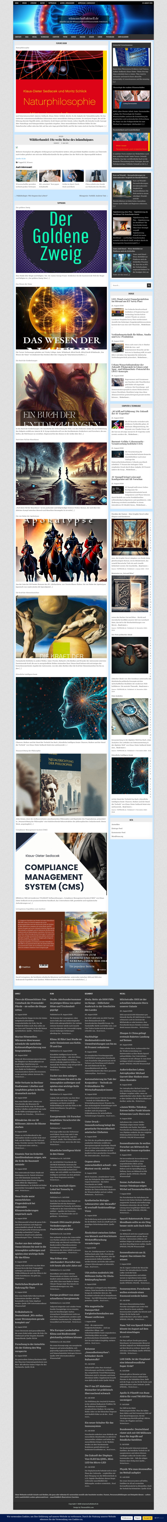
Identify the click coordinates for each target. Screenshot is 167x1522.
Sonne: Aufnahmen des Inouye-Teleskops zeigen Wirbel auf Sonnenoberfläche (136, 1178)
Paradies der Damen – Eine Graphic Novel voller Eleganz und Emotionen (130, 513)
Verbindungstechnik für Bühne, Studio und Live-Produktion (131, 333)
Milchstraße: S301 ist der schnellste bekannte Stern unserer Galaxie (134, 995)
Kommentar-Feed (118, 830)
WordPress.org (117, 834)
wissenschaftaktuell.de (84, 18)
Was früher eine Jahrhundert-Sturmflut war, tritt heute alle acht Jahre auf (66, 1254)
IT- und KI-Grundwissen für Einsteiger (31, 48)
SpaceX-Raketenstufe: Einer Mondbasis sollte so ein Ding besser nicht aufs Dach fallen (135, 1214)
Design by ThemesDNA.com (83, 1500)
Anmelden (116, 822)
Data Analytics (117, 693)
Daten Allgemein (123, 37)
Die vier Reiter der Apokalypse (27, 355)
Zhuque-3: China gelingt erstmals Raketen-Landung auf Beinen (134, 1029)
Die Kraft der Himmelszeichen (27, 432)
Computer (56, 37)
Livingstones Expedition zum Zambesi (30, 748)
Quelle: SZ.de (21, 151)
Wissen (24, 3)
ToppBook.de (52, 3)
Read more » (143, 563)
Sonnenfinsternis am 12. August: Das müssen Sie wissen (133, 1248)
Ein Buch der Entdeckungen (26, 200)
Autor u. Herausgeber (67, 3)
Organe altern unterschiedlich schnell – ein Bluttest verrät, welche (100, 1157)
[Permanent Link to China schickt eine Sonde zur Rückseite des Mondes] (96, 168)
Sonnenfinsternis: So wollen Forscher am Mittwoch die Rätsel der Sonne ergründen (135, 1139)
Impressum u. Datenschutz (86, 3)
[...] (65, 118)
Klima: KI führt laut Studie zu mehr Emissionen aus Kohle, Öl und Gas (66, 1035)
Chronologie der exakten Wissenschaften (129, 45)
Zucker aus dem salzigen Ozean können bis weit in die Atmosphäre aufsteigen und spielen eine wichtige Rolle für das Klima (30, 1242)
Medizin (91, 37)
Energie (73, 37)
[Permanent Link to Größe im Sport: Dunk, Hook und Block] (73, 168)
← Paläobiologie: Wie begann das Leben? (30, 188)
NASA (26, 37)
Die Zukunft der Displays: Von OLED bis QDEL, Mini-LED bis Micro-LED (99, 1451)
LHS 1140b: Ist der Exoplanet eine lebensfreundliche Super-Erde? (135, 1355)
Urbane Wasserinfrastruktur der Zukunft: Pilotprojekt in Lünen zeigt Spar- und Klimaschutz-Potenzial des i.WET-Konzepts (131, 365)
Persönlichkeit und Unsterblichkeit (126, 87)
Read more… (101, 1023)
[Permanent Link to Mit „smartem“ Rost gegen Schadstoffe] (50, 168)
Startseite (18, 37)
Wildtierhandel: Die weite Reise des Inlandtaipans (61, 132)
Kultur (42, 3)
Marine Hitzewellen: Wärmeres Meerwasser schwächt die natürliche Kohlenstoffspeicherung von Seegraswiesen (30, 1036)
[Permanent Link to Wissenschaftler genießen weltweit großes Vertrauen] (26, 168)
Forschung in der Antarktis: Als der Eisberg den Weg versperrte (30, 1340)
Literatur (33, 3)
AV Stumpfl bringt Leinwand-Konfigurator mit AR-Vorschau (127, 475)
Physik (65, 37)
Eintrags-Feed (117, 826)
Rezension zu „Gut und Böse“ (27, 901)
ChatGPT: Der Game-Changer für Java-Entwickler (35, 825)
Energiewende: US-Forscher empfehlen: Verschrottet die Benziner (65, 1112)
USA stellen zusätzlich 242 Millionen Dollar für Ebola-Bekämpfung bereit (99, 1268)
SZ (25, 155)
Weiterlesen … (143, 355)
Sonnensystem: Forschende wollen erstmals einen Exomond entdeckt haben (135, 1285)
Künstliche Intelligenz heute (26, 513)
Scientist (56, 135)
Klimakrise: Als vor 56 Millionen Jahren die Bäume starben (30, 1116)
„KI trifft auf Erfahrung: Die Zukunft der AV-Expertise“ (130, 409)
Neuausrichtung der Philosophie (28, 590)
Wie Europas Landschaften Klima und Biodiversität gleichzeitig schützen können (66, 1326)
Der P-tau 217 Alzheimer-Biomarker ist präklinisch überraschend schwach (99, 1382)
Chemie (100, 37)
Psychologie (110, 37)
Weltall (34, 37)
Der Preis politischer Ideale (122, 632)
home (16, 3)
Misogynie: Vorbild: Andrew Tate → (93, 188)
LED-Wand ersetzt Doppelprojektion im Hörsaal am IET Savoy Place (130, 297)
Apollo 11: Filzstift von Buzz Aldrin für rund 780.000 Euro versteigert (136, 1389)
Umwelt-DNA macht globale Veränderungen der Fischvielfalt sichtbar (65, 1218)
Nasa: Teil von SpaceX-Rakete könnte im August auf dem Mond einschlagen (136, 1321)
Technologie (45, 37)
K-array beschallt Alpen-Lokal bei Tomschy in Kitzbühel (63, 1182)
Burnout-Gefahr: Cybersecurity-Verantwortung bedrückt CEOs (128, 440)
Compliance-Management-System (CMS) (31, 669)
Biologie (82, 37)
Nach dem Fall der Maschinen (27, 279)
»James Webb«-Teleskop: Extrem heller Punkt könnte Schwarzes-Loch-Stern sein (135, 1103)
